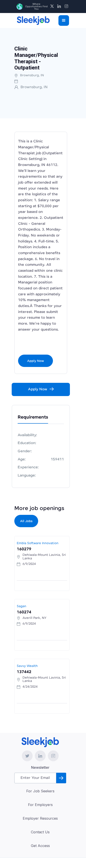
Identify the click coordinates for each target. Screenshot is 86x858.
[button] (63, 20)
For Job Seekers (40, 791)
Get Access (40, 845)
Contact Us (40, 832)
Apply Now (35, 361)
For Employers (40, 804)
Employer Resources (40, 818)
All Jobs (26, 521)
